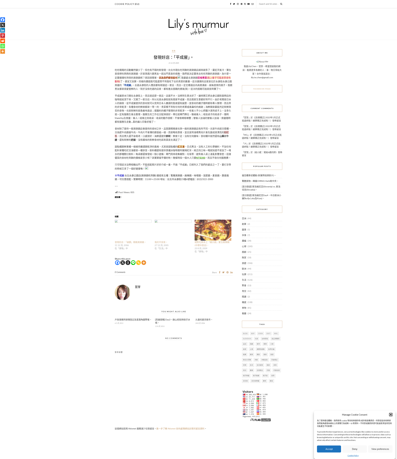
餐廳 (244, 313)
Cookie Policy (353, 455)
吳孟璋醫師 (275, 338)
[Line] (133, 262)
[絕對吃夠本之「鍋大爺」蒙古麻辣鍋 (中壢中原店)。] (213, 230)
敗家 (244, 257)
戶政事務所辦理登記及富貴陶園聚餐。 (133, 319)
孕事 (244, 235)
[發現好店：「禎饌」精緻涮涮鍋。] (133, 230)
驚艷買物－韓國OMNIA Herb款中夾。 (260, 181)
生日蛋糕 (260, 365)
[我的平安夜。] (173, 230)
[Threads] (128, 262)
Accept (329, 449)
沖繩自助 (264, 360)
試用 (272, 375)
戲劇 (244, 252)
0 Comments (120, 272)
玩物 (244, 365)
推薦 (244, 354)
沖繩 (256, 360)
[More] (143, 262)
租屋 (268, 365)
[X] (122, 262)
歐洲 (244, 268)
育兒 (244, 291)
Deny (354, 449)
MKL (276, 333)
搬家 (251, 354)
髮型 (271, 381)
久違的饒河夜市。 (204, 319)
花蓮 (268, 370)
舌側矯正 (260, 370)
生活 (244, 279)
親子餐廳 (256, 375)
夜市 (258, 344)
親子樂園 (246, 375)
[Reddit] (2, 40)
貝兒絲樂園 (255, 381)
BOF (252, 333)
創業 (244, 224)
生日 (251, 365)
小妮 (272, 344)
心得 (244, 246)
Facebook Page (262, 89)
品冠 (244, 344)
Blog (245, 333)
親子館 (265, 375)
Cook (260, 333)
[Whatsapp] (2, 46)
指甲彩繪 (271, 349)
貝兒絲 (245, 381)
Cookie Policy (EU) (127, 4)
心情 (251, 349)
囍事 (244, 229)
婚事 (265, 344)
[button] (390, 414)
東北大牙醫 (247, 360)
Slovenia (247, 338)
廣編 (244, 240)
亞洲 (244, 218)
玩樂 (244, 274)
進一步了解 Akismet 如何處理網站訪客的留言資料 (180, 428)
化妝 (256, 338)
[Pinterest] (2, 35)
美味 (275, 365)
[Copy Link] (138, 262)
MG (246, 134)
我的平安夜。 (161, 242)
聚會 (244, 285)
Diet (268, 333)
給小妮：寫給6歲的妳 (265, 152)
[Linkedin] (2, 30)
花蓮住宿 (277, 370)
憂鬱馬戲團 (261, 349)
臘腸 (251, 370)
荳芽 (138, 287)
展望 (244, 349)
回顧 (251, 344)
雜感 (244, 302)
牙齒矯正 (274, 360)
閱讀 (244, 296)
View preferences (380, 449)
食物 (174, 51)
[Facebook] (117, 262)
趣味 (264, 381)
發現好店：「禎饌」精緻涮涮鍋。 (130, 242)
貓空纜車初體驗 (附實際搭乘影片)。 (259, 175)
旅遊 (244, 263)
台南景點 (265, 338)
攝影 (258, 354)
